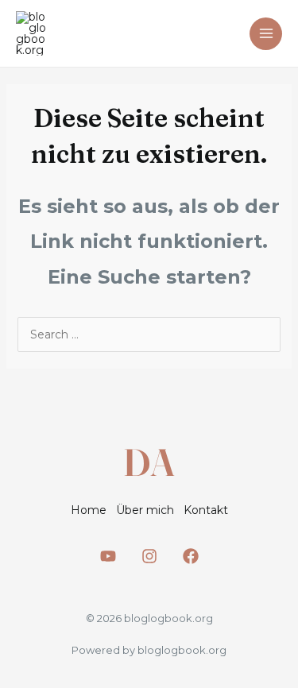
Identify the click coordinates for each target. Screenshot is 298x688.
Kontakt (206, 510)
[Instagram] (149, 556)
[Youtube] (108, 556)
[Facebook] (191, 556)
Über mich (145, 510)
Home (88, 510)
